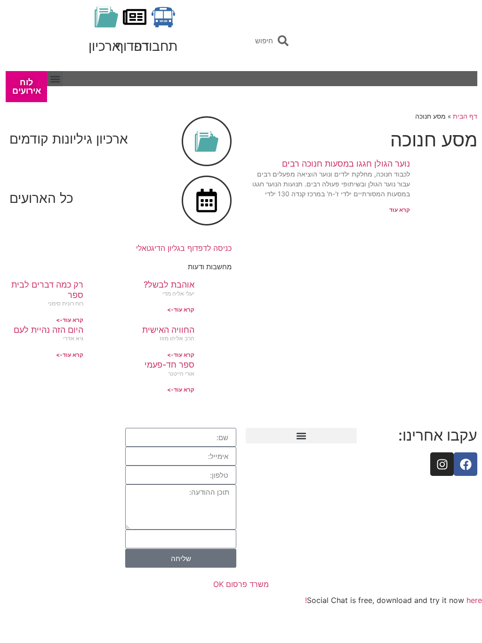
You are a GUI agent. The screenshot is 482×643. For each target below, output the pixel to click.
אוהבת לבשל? (169, 284)
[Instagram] (442, 464)
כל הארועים (41, 198)
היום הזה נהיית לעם (48, 330)
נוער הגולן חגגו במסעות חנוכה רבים (346, 164)
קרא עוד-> (180, 309)
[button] (55, 79)
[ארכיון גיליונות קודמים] (207, 141)
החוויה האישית (168, 330)
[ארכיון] (106, 17)
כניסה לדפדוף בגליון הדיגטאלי (184, 248)
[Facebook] (465, 464)
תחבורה (155, 46)
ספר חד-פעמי (169, 365)
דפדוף (132, 46)
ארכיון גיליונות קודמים (68, 139)
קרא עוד (399, 209)
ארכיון (104, 46)
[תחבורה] (163, 17)
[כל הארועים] (207, 200)
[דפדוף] (134, 17)
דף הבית (465, 116)
